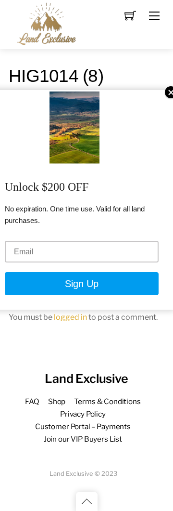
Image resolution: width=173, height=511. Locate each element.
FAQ (32, 401)
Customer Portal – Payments (83, 426)
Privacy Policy (83, 414)
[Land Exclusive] (45, 23)
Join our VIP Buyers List (83, 439)
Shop (56, 401)
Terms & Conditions (107, 401)
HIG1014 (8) (56, 76)
